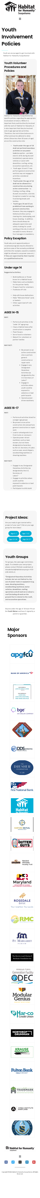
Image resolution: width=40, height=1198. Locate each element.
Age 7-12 (25, 533)
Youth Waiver (13, 611)
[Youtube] (33, 1162)
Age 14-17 (27, 539)
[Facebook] (6, 1162)
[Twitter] (13, 1162)
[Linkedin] (26, 1162)
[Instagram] (20, 1162)
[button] (20, 19)
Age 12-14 (13, 539)
